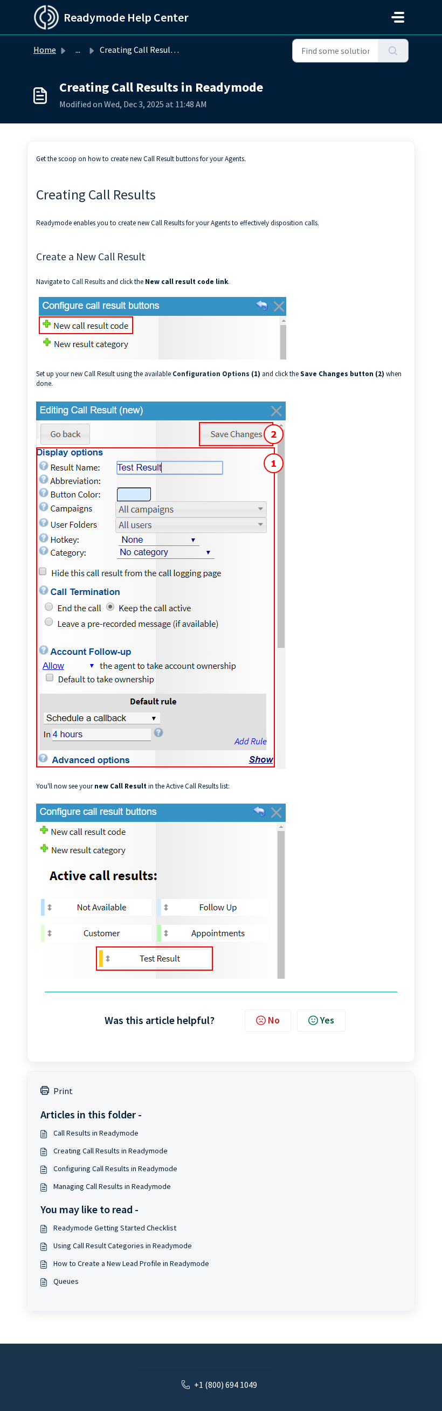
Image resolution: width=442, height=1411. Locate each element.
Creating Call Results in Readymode (110, 1151)
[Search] (393, 51)
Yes (327, 1020)
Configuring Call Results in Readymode (115, 1168)
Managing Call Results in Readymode (112, 1186)
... (77, 49)
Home (44, 49)
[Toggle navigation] (398, 17)
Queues (66, 1281)
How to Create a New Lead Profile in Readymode (131, 1263)
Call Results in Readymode (96, 1133)
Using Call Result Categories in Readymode (122, 1245)
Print (63, 1090)
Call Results (88, 281)
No (274, 1020)
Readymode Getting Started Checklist (114, 1228)
